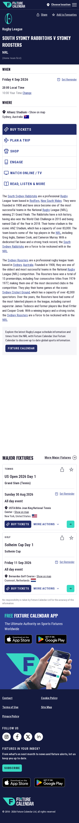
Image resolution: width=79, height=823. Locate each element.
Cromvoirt (10, 580)
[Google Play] (51, 639)
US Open (11, 476)
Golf (8, 537)
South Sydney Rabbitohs (27, 37)
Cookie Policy (49, 698)
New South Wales (51, 201)
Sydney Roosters (18, 260)
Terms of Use (10, 707)
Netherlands (23, 580)
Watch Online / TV (26, 173)
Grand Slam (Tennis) (18, 483)
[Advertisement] (39, 402)
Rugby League (12, 29)
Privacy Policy (10, 716)
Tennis (9, 468)
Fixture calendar (21, 348)
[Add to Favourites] (71, 469)
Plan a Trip (20, 140)
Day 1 (31, 476)
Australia (17, 117)
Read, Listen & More (27, 184)
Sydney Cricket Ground (16, 292)
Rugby (64, 196)
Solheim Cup (14, 545)
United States (23, 516)
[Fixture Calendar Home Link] (13, 5)
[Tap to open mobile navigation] (74, 4)
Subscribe (12, 768)
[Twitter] (28, 737)
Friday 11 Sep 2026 (18, 563)
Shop (14, 151)
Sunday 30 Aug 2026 (19, 494)
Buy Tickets (20, 129)
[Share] (62, 469)
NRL (5, 52)
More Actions (44, 524)
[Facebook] (17, 737)
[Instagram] (6, 737)
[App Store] (18, 639)
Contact (7, 698)
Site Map (46, 707)
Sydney (6, 117)
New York (9, 516)
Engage (16, 162)
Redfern (34, 201)
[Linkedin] (39, 737)
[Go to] (70, 524)
